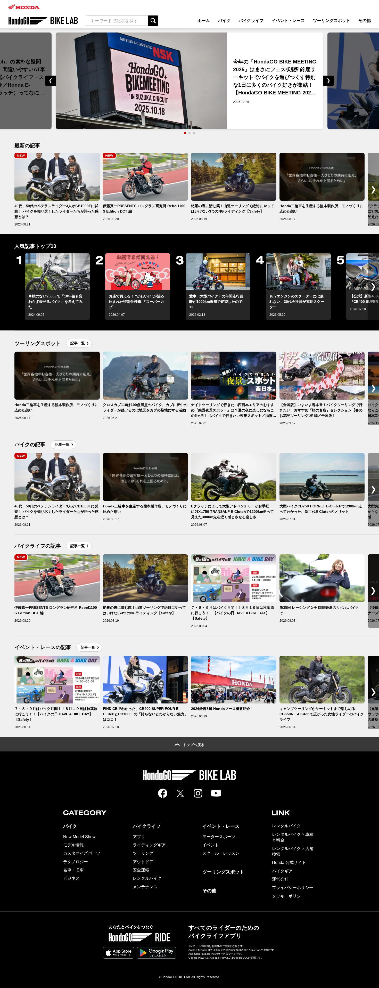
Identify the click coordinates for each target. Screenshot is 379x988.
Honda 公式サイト (289, 862)
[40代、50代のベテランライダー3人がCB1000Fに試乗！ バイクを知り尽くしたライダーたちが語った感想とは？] (57, 177)
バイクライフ (251, 20)
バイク (224, 20)
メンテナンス (145, 887)
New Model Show (79, 837)
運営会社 (280, 879)
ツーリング (143, 853)
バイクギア (282, 871)
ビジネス (71, 878)
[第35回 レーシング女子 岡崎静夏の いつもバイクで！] (322, 578)
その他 (364, 20)
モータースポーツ (218, 837)
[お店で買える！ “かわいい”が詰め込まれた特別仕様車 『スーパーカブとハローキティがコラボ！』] (137, 271)
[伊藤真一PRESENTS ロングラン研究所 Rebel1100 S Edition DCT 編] (145, 177)
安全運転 (141, 870)
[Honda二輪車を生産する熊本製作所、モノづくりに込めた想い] (322, 177)
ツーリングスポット (331, 20)
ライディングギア (149, 845)
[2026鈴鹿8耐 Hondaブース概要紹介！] (233, 680)
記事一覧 (77, 343)
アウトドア (143, 862)
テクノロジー (75, 862)
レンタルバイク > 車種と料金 (293, 837)
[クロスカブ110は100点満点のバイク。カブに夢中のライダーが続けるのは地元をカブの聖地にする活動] (145, 376)
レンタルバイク (147, 878)
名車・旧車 (73, 870)
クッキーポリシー (288, 896)
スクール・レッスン (221, 853)
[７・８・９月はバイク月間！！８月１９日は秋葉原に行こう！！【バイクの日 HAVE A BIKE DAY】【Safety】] (233, 578)
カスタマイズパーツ (81, 853)
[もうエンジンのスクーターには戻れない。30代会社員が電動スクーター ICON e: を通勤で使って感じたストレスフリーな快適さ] (298, 271)
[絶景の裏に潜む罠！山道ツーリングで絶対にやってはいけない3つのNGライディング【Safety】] (233, 177)
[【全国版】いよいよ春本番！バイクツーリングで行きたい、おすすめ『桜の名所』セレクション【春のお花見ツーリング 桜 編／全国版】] (322, 376)
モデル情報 (73, 845)
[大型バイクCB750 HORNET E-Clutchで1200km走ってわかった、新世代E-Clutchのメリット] (322, 477)
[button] (26, 81)
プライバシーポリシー (292, 887)
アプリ (139, 837)
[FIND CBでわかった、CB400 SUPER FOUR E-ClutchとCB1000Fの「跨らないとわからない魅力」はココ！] (145, 680)
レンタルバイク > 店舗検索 (293, 851)
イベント (210, 845)
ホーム (203, 20)
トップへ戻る (193, 745)
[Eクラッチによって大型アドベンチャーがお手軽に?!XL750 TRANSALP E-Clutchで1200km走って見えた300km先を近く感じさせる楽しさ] (233, 477)
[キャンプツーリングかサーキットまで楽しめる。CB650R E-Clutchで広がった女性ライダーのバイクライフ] (322, 680)
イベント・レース (288, 20)
